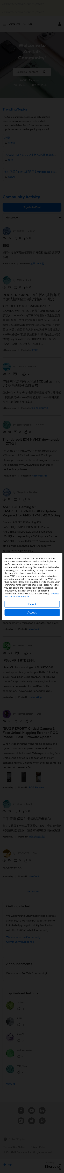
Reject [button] (32, 604)
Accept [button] (32, 612)
